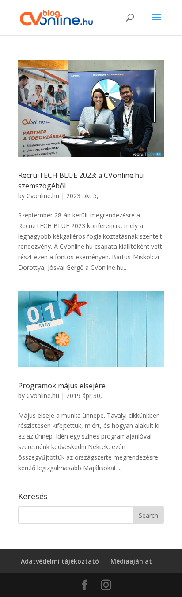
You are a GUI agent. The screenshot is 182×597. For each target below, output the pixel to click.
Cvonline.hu (43, 196)
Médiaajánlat (131, 561)
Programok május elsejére (62, 386)
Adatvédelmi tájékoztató (60, 561)
